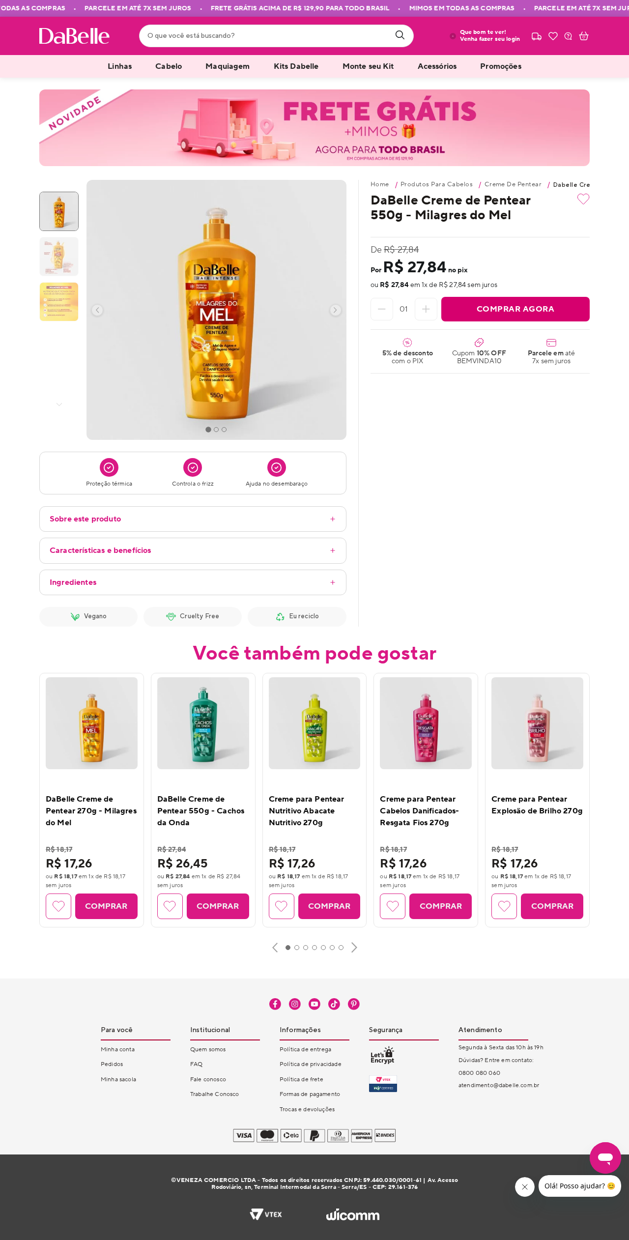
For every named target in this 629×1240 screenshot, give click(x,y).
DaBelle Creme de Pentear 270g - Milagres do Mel (91, 811)
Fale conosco (208, 1079)
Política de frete (301, 1079)
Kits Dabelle (296, 66)
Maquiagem (227, 66)
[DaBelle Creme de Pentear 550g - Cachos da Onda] (203, 723)
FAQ (196, 1064)
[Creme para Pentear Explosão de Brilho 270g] (537, 723)
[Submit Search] (400, 35)
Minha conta (118, 1049)
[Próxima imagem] (336, 310)
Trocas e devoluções (307, 1109)
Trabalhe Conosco (214, 1094)
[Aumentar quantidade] (426, 309)
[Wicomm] (352, 1215)
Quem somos (208, 1049)
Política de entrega (305, 1049)
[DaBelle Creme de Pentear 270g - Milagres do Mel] (92, 723)
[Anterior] (275, 947)
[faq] (568, 36)
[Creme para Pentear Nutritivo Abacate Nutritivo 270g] (315, 723)
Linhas (120, 66)
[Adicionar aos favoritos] (583, 199)
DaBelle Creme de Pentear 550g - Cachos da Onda (200, 811)
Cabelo (168, 66)
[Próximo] (354, 947)
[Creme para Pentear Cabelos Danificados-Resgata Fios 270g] (426, 723)
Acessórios (437, 66)
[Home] (74, 36)
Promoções (500, 66)
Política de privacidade (311, 1064)
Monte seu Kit (368, 66)
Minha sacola (118, 1079)
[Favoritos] (552, 36)
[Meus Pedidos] (537, 36)
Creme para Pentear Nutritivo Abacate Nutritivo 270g (306, 811)
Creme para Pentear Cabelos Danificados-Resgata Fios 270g (419, 811)
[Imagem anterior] (97, 310)
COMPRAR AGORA (516, 309)
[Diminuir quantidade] (382, 309)
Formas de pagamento (310, 1094)
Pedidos (112, 1064)
